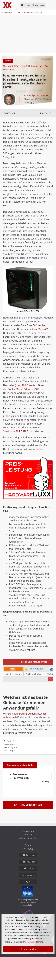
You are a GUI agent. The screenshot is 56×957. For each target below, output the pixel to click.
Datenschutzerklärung (33, 941)
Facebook (31, 855)
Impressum (28, 831)
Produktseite (20, 774)
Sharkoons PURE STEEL (16, 431)
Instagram (31, 875)
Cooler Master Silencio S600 (23, 389)
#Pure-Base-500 (22, 66)
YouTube (31, 861)
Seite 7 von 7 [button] (45, 113)
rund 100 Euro (24, 385)
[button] (50, 268)
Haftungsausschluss (28, 838)
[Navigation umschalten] (2, 11)
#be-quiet (8, 66)
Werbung (28, 848)
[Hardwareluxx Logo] (7, 5)
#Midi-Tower (37, 66)
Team (28, 845)
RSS (31, 881)
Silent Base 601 (40, 329)
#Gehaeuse (8, 69)
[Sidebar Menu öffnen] (49, 5)
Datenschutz (28, 834)
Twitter (30, 868)
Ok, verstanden (28, 949)
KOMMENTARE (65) (31, 805)
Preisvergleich (21, 778)
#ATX (47, 66)
